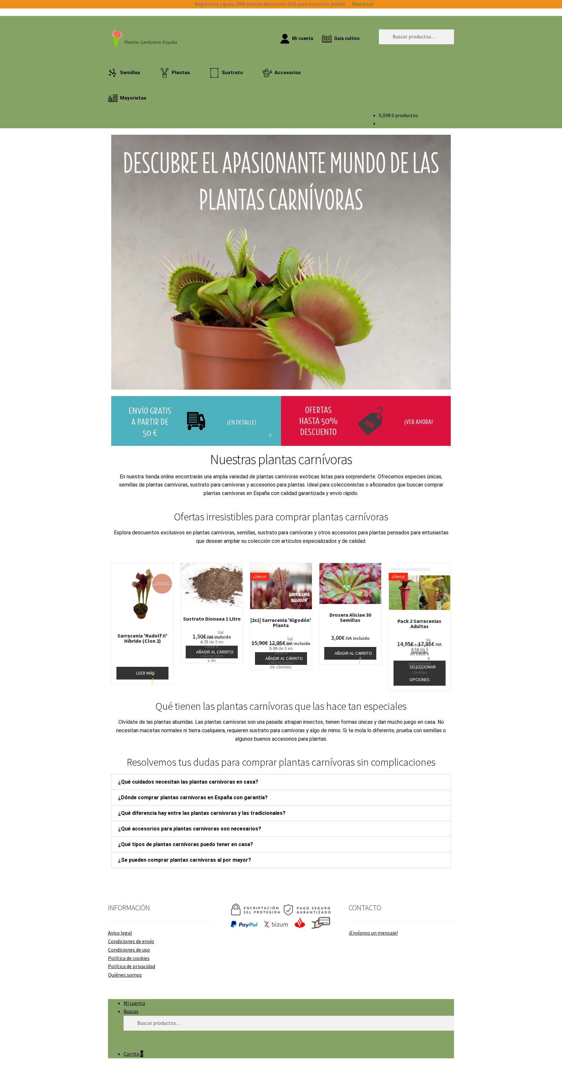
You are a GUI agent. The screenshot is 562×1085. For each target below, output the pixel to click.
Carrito (133, 1054)
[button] (117, 262)
